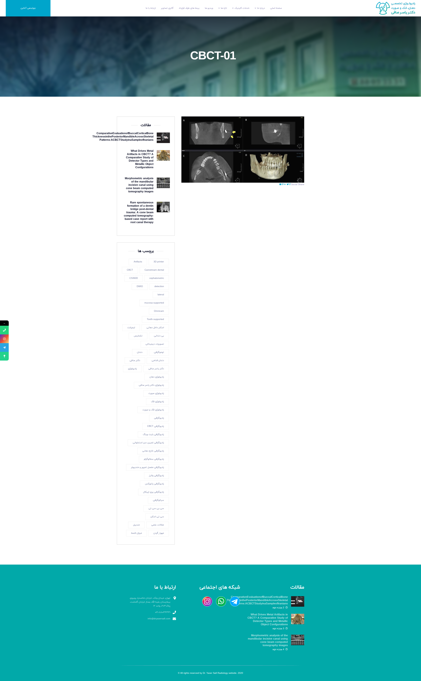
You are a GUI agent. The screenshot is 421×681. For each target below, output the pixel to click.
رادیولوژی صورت (156, 393)
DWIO (140, 286)
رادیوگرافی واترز (156, 475)
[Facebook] (289, 184)
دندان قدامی (158, 360)
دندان (139, 352)
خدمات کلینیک (242, 8)
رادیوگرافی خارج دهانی (153, 450)
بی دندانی (159, 335)
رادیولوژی (132, 368)
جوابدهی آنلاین (28, 8)
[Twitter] (288, 184)
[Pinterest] (283, 184)
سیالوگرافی (158, 500)
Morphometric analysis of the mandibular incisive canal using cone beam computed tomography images (139, 185)
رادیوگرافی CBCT (155, 426)
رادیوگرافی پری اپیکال (153, 492)
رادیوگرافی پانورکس (154, 483)
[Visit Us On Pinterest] (219, 601)
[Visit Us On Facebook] (233, 601)
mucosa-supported (154, 302)
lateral (161, 294)
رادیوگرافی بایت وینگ (153, 434)
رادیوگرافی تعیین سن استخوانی (148, 442)
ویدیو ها (209, 8)
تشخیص (138, 335)
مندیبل (136, 524)
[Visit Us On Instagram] (205, 601)
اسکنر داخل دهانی (155, 327)
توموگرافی (159, 352)
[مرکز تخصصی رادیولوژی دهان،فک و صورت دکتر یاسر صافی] (398, 8)
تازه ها (224, 8)
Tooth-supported (155, 319)
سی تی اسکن (157, 516)
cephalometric (156, 278)
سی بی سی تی (156, 508)
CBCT (130, 270)
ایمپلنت (131, 327)
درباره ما (261, 8)
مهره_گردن (158, 533)
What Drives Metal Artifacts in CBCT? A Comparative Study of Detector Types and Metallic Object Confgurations (139, 159)
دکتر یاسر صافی (156, 368)
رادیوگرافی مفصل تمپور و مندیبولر (147, 467)
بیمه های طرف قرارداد (189, 8)
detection (159, 286)
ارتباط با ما (151, 8)
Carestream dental (154, 270)
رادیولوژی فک (157, 401)
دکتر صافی (135, 360)
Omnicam (159, 311)
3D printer (159, 261)
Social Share (297, 184)
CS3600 (133, 278)
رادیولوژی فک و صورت (153, 409)
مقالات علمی (157, 524)
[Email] (280, 184)
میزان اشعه (136, 533)
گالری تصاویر (167, 8)
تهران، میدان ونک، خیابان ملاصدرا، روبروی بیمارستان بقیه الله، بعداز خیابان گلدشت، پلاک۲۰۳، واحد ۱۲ (150, 602)
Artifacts (138, 261)
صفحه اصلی (276, 8)
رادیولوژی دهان (156, 376)
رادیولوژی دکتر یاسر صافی (151, 385)
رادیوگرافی (159, 418)
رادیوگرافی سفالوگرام (154, 459)
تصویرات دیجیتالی (155, 344)
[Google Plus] (285, 184)
